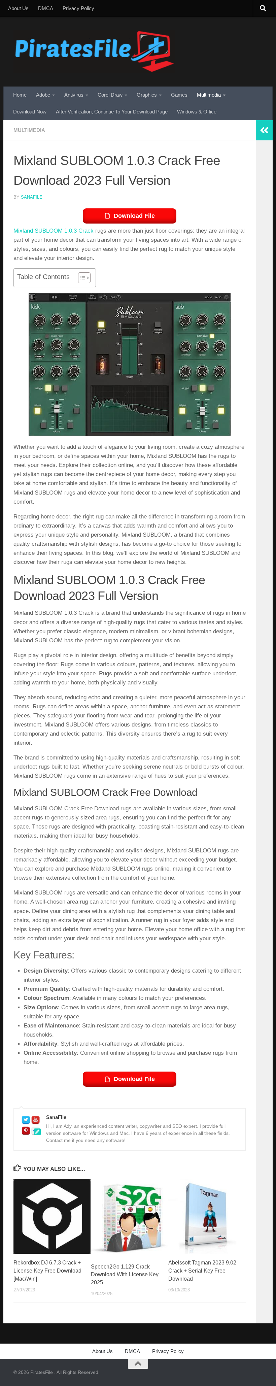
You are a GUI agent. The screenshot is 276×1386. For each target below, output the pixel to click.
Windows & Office (196, 111)
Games (179, 95)
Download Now (29, 111)
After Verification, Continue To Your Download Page (112, 111)
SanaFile (31, 197)
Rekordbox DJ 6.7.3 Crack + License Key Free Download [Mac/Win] (47, 1271)
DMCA (45, 8)
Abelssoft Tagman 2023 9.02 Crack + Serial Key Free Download (202, 1271)
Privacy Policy (78, 8)
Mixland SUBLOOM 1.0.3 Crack (53, 231)
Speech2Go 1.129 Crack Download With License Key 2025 (125, 1275)
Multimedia (209, 95)
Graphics (147, 95)
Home (20, 95)
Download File (134, 215)
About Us (18, 8)
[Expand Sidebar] (264, 130)
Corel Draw (110, 95)
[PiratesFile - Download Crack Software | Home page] (94, 51)
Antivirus (73, 95)
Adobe (43, 95)
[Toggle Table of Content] (81, 277)
